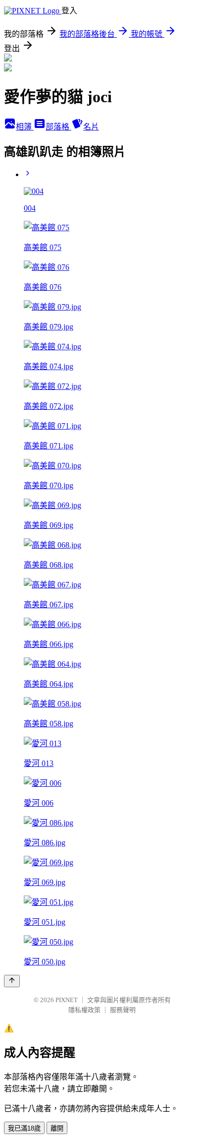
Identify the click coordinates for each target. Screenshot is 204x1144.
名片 (91, 127)
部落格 (58, 127)
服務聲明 (123, 1010)
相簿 (25, 127)
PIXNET (66, 1000)
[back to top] (12, 981)
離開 (57, 1128)
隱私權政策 (84, 1010)
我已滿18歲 (24, 1128)
